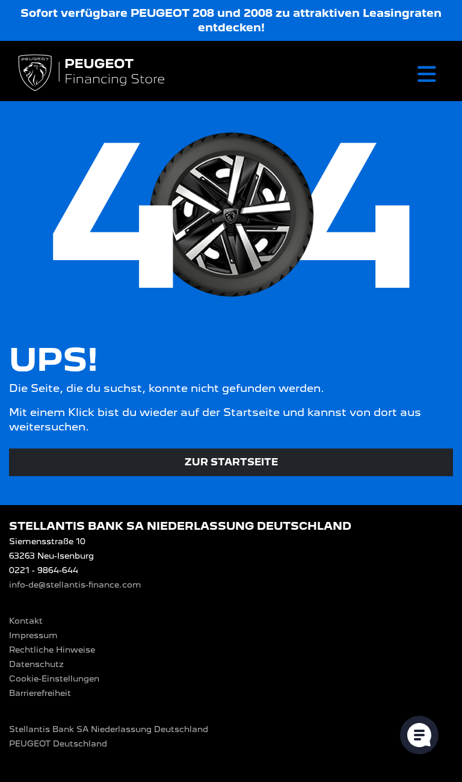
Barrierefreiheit (40, 693)
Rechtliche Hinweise (52, 649)
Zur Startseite (231, 462)
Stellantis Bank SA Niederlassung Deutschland (108, 729)
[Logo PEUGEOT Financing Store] (92, 74)
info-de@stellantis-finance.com (75, 584)
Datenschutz (36, 664)
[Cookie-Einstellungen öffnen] (419, 735)
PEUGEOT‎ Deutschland (58, 743)
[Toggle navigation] (427, 74)
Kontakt (26, 620)
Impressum (33, 635)
